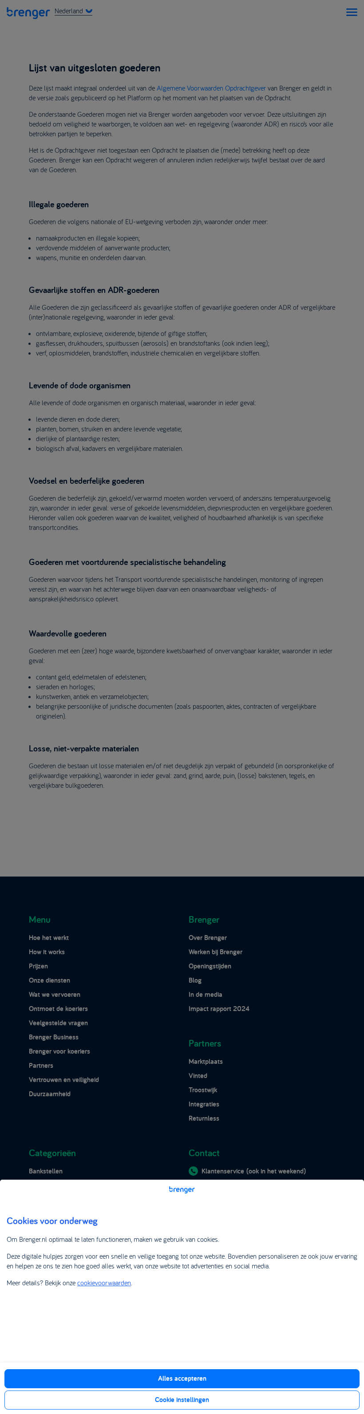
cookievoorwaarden (104, 1282)
